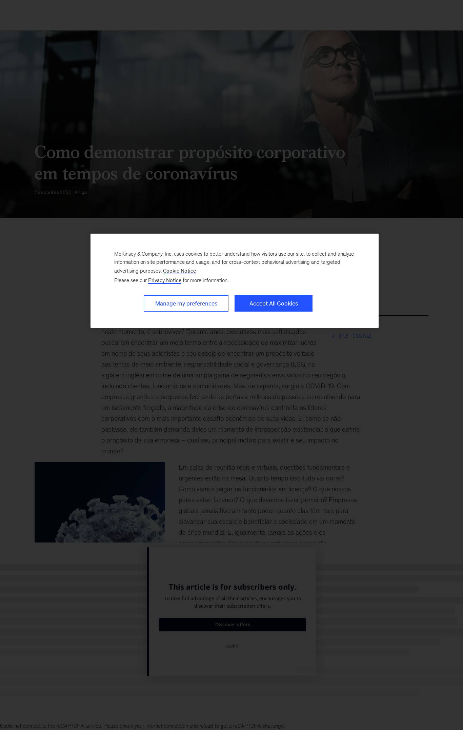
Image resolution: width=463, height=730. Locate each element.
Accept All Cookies (273, 303)
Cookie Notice (179, 271)
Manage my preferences (186, 303)
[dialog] (234, 281)
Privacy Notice (164, 280)
